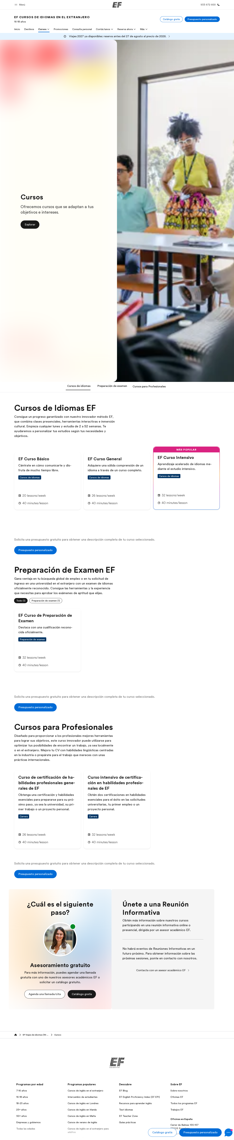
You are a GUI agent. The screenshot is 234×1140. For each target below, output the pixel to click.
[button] (20, 4)
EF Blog (123, 1090)
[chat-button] (228, 1132)
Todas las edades (25, 1128)
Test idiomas (126, 1109)
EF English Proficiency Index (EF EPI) (139, 1097)
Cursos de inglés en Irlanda (82, 1109)
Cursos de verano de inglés (82, 1122)
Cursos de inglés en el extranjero (85, 1090)
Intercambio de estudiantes (82, 1097)
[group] (117, 600)
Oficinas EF (176, 1097)
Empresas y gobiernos (28, 1122)
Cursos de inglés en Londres (83, 1103)
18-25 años (22, 1103)
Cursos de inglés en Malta (82, 1116)
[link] (52, 19)
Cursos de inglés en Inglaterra (84, 1138)
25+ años (21, 1109)
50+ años (21, 1116)
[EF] (117, 5)
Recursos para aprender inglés (135, 1103)
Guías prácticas (127, 1122)
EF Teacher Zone (128, 1116)
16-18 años (22, 1097)
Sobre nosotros (179, 1090)
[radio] (20, 600)
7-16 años (21, 1090)
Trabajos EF (176, 1109)
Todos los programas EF (183, 1103)
